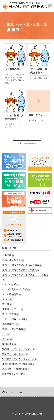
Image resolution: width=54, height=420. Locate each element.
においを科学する (11, 260)
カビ (4, 334)
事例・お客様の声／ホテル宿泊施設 (20, 265)
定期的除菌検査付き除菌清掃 (17, 363)
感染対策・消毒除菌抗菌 (15, 368)
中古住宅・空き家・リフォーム (18, 359)
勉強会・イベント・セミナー (17, 349)
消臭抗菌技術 (9, 324)
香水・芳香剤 (9, 314)
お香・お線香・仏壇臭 (13, 319)
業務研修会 (8, 344)
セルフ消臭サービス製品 (15, 289)
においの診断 (9, 284)
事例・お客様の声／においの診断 (19, 270)
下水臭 (5, 304)
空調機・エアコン (11, 309)
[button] (50, 4)
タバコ (5, 299)
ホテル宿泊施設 (10, 294)
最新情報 (7, 255)
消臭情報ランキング (12, 373)
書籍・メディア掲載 (12, 329)
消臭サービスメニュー (13, 354)
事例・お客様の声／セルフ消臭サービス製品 (25, 275)
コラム (5, 339)
